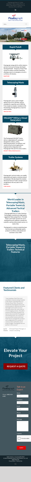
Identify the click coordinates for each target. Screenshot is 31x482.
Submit (21, 448)
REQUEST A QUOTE (16, 366)
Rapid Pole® (6, 76)
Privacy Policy (12, 461)
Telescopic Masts (7, 111)
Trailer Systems (7, 186)
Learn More (24, 39)
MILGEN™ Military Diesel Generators (12, 150)
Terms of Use (19, 461)
